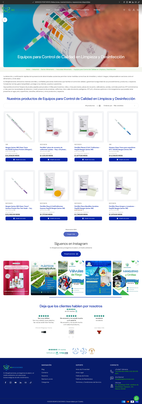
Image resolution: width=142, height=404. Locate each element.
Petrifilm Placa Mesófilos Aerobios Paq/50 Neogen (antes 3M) (86, 207)
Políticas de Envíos (82, 376)
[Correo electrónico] (135, 2)
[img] (71, 309)
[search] (129, 10)
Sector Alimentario (47, 69)
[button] (124, 10)
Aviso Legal (79, 373)
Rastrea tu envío (47, 379)
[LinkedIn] (132, 2)
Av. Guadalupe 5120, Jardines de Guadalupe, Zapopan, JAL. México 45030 (126, 387)
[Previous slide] (3, 2)
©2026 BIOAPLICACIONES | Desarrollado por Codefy (65, 402)
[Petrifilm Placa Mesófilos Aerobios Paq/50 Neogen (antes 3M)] (88, 185)
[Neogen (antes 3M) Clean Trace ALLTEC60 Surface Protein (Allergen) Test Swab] (19, 127)
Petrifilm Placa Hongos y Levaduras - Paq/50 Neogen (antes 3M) (122, 207)
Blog (43, 369)
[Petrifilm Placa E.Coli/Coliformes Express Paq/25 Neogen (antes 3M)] (53, 185)
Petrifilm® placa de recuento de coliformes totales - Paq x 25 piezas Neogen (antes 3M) (53, 148)
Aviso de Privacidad (82, 369)
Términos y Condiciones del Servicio (88, 382)
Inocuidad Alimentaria (63, 69)
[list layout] (97, 105)
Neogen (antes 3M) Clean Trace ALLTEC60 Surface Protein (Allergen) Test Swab (19, 148)
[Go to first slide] (119, 2)
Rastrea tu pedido (83, 10)
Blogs (70, 10)
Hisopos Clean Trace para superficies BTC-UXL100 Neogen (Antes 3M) (122, 148)
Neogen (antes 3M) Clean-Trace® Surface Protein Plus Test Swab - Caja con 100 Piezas (19, 207)
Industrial (35, 69)
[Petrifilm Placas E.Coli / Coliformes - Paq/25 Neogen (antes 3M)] (88, 127)
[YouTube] (129, 2)
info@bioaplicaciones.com (124, 379)
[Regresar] (4, 19)
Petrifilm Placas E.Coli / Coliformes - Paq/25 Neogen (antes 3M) (87, 148)
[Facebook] (124, 2)
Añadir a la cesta (20, 159)
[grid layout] (100, 105)
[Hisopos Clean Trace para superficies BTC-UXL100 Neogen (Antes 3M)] (122, 127)
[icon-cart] (138, 9)
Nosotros (97, 10)
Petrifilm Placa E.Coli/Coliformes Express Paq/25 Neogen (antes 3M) (52, 207)
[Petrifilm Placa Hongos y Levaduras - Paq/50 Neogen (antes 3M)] (122, 185)
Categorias (58, 10)
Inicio (48, 10)
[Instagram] (127, 2)
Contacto (45, 373)
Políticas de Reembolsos (84, 379)
